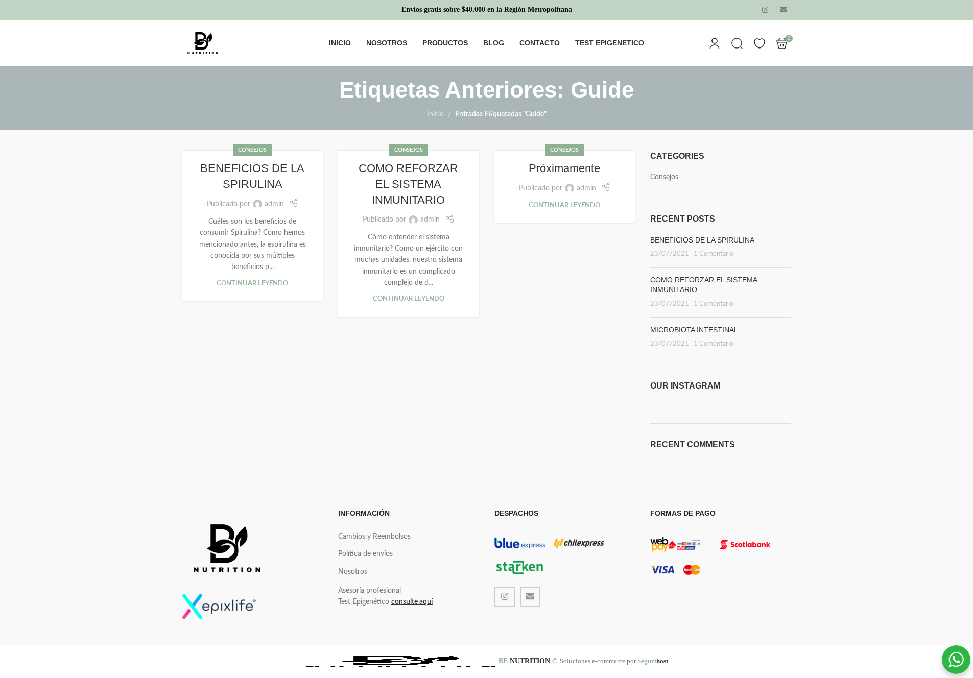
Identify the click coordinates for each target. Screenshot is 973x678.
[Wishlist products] (759, 43)
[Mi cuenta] (714, 43)
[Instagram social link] (765, 10)
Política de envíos (365, 554)
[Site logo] (202, 43)
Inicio (435, 114)
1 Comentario (713, 254)
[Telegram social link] (783, 10)
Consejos (252, 150)
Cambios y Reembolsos (374, 536)
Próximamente (564, 168)
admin (274, 204)
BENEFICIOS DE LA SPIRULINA (702, 240)
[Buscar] (737, 43)
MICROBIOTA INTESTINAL (694, 330)
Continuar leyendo (252, 283)
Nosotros (352, 571)
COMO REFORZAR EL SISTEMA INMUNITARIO (408, 184)
